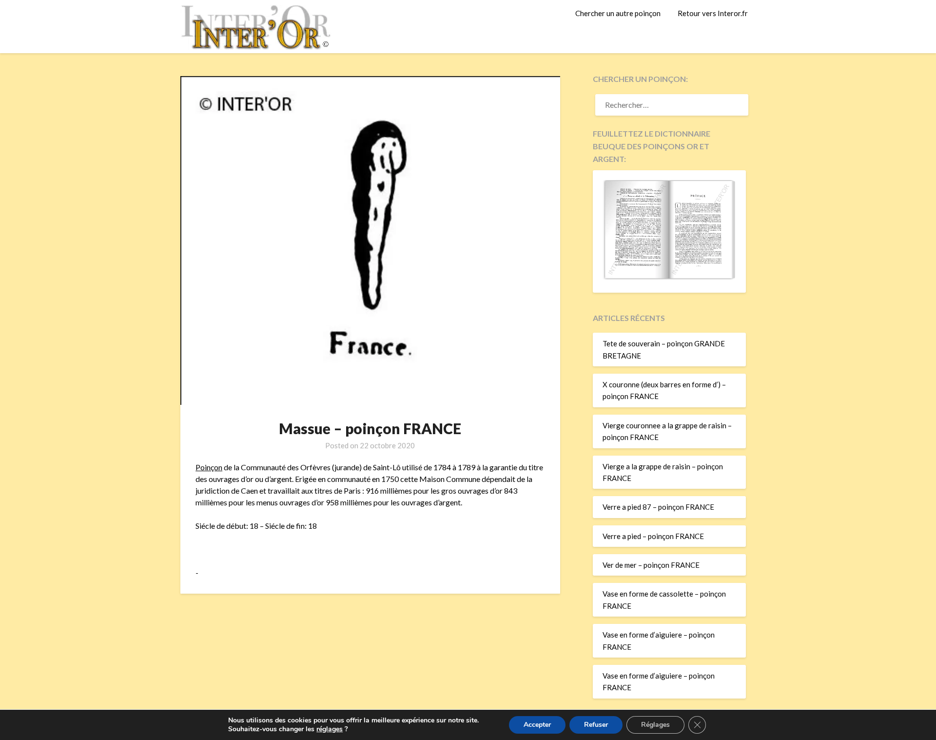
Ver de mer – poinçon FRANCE (651, 564)
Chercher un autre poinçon (618, 13)
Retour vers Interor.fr (713, 13)
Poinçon (208, 467)
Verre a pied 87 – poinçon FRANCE (658, 506)
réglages (329, 729)
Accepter (537, 724)
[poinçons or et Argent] (669, 276)
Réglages (655, 724)
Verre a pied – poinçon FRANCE (653, 536)
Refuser (596, 724)
